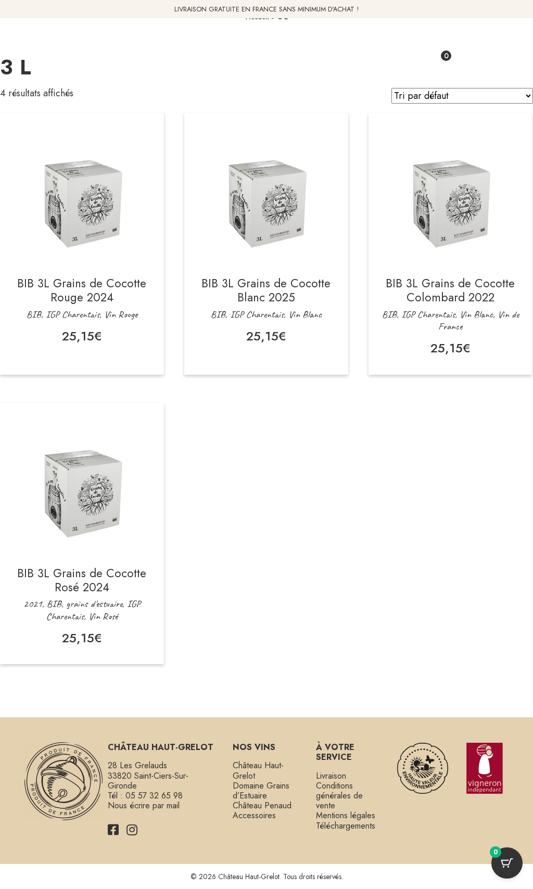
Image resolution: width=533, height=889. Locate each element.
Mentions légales (345, 815)
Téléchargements (345, 826)
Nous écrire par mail (144, 805)
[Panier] (435, 60)
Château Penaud (262, 805)
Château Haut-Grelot (258, 770)
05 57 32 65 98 (154, 796)
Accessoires (254, 815)
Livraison (331, 776)
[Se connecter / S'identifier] (413, 60)
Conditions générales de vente (339, 795)
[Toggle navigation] (96, 59)
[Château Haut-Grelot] (266, 70)
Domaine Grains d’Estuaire (261, 791)
